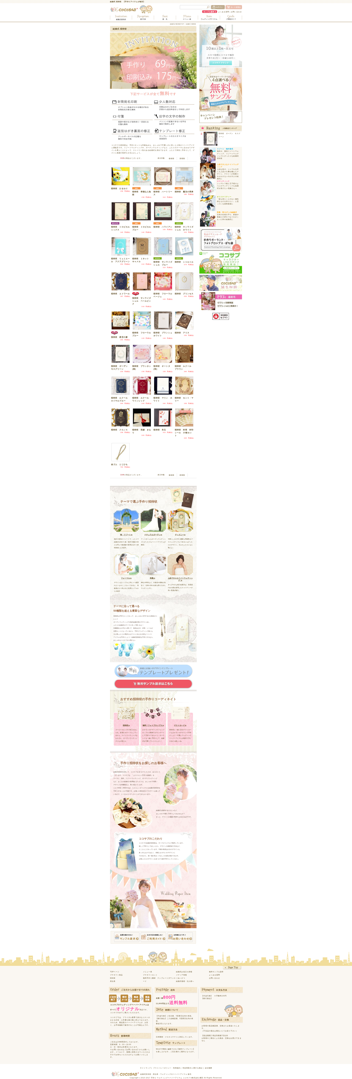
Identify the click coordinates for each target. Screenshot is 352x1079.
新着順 (182, 158)
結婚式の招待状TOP (177, 24)
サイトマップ (145, 1068)
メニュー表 (147, 972)
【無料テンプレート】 (186, 1049)
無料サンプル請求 (216, 972)
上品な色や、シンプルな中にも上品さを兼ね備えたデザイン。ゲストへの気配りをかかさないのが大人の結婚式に (228, 174)
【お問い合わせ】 (132, 1049)
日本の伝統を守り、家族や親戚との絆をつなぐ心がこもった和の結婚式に (228, 217)
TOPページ (114, 972)
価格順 (171, 158)
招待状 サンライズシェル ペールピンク (141, 301)
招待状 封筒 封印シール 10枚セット (184, 433)
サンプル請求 (209, 12)
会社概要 (208, 1068)
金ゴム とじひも (119, 464)
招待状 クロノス (119, 430)
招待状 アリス (182, 333)
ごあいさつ (180, 978)
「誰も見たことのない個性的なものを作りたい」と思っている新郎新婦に (228, 201)
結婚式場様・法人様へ (185, 981)
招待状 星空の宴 (119, 337)
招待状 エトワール (120, 294)
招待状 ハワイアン (162, 227)
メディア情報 (181, 975)
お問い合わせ (236, 12)
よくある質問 (223, 12)
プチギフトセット (150, 975)
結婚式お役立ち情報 (184, 972)
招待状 (112, 978)
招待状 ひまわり (119, 188)
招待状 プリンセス (184, 294)
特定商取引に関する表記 (193, 1068)
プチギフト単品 (116, 975)
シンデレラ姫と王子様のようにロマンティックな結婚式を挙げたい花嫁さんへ (228, 186)
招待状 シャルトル (184, 262)
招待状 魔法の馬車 (184, 192)
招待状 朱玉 (159, 430)
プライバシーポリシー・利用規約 (166, 1068)
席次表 (112, 981)
